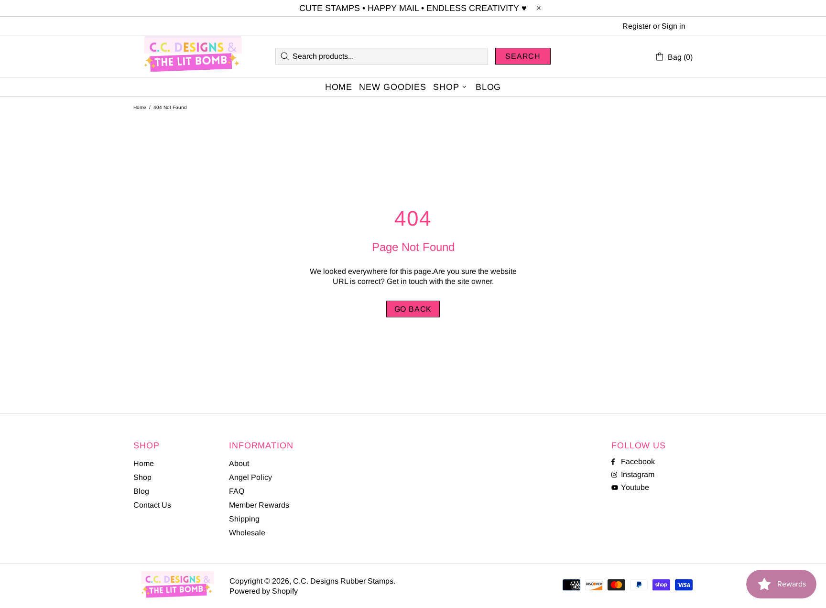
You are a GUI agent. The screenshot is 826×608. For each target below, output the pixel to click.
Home (139, 107)
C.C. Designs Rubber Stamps (193, 56)
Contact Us (152, 505)
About (239, 463)
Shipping (244, 519)
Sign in (673, 26)
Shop (142, 477)
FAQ (236, 491)
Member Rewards (259, 505)
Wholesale (247, 533)
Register (636, 26)
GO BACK (413, 309)
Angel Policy (250, 477)
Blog (141, 491)
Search (523, 56)
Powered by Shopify (263, 591)
